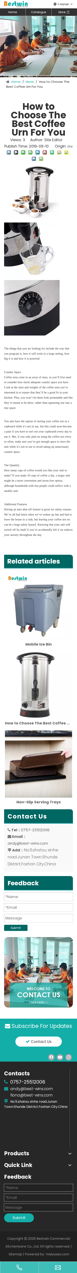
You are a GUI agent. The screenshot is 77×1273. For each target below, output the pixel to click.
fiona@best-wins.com (31, 1095)
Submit (16, 928)
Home (12, 12)
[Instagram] (68, 1057)
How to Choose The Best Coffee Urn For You (38, 723)
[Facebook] (51, 1057)
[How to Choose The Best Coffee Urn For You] (38, 685)
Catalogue (38, 12)
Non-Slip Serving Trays (38, 802)
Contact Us (41, 1041)
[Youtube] (60, 1057)
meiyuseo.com (57, 1254)
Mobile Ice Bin (38, 644)
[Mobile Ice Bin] (38, 606)
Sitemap (15, 1254)
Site (70, 146)
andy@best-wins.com (28, 843)
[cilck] (38, 972)
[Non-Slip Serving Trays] (38, 764)
